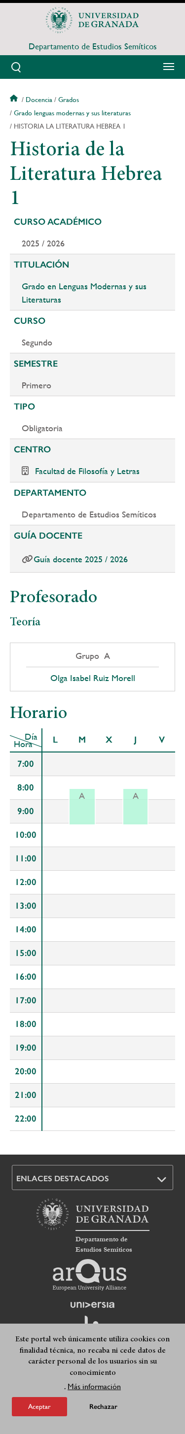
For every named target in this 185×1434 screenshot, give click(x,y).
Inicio (15, 99)
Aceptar (39, 1406)
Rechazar (103, 1406)
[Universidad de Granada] (92, 20)
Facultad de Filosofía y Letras (87, 471)
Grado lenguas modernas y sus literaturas (72, 113)
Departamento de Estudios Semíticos (93, 46)
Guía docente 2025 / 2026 (81, 559)
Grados (68, 99)
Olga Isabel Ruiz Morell (92, 678)
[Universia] (93, 1305)
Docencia (39, 99)
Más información (94, 1386)
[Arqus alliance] (90, 1275)
